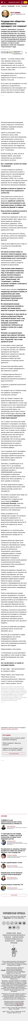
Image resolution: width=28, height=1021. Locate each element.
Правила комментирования (9, 729)
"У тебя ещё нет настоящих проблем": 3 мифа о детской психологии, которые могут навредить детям (11, 836)
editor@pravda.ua (18, 1005)
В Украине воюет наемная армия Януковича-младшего (13, 739)
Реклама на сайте (11, 933)
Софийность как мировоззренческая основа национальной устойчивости (11, 821)
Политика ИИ (7, 937)
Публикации (11, 6)
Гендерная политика (18, 937)
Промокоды (13, 942)
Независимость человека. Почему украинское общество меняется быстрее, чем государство (13, 850)
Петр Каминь (15, 13)
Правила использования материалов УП (14, 935)
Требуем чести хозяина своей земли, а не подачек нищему (12, 749)
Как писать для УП (10, 940)
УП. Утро (18, 6)
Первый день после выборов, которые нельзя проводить (11, 873)
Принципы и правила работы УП (14, 939)
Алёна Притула (20, 1004)
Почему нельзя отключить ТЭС (12, 884)
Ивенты (19, 933)
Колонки (24, 6)
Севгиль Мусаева (19, 1002)
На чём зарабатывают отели (11, 862)
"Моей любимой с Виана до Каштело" (11, 744)
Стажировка (19, 940)
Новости (3, 6)
